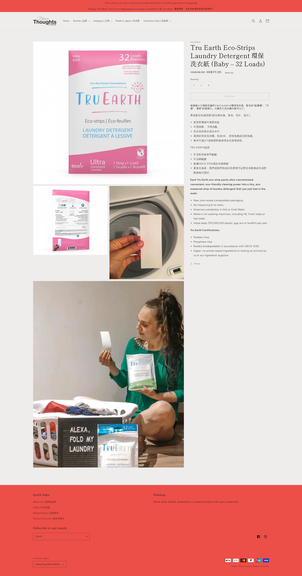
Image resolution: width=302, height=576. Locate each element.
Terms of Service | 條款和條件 (48, 518)
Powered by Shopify (261, 566)
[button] (253, 20)
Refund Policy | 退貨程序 (46, 513)
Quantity (194, 79)
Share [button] (197, 263)
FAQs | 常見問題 (41, 507)
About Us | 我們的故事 (44, 502)
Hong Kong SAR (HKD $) (48, 564)
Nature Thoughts (245, 566)
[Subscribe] (86, 536)
